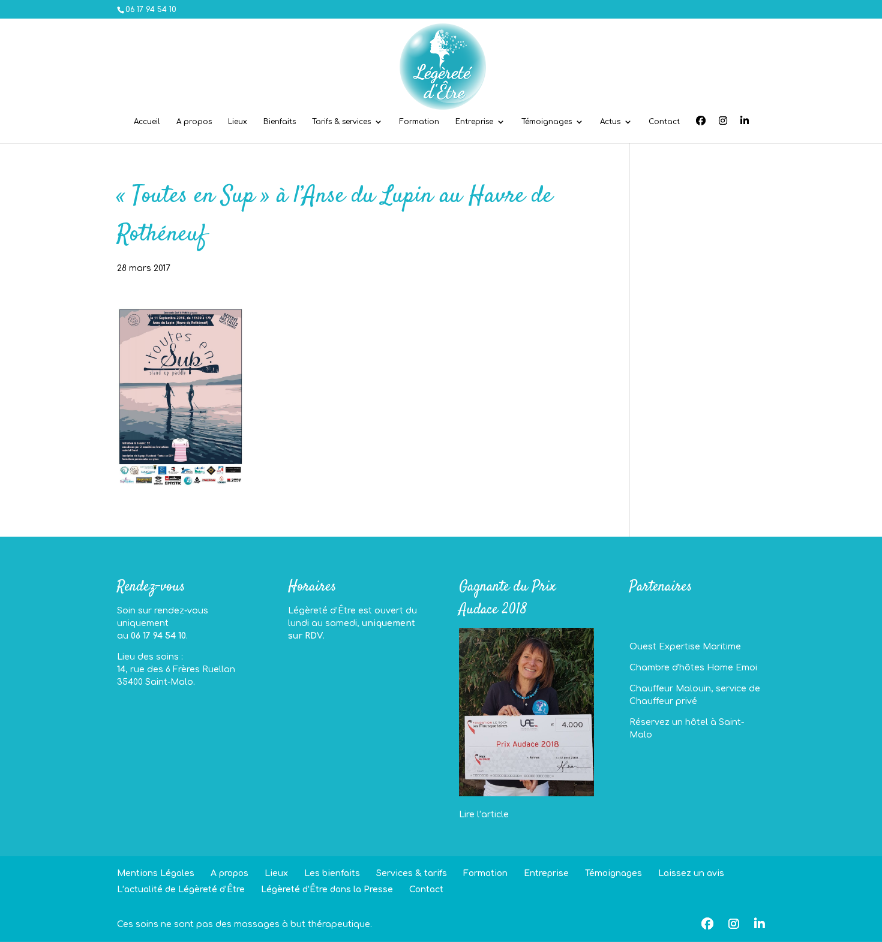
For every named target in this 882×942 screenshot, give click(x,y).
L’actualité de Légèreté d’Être (181, 889)
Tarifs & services (341, 122)
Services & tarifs (411, 873)
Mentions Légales (155, 873)
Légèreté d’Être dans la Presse (327, 889)
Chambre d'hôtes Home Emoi (693, 667)
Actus (610, 122)
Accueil (147, 122)
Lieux (237, 122)
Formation (419, 122)
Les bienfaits (332, 873)
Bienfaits (279, 122)
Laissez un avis (691, 873)
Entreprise (474, 122)
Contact (664, 122)
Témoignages (546, 122)
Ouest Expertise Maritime (685, 646)
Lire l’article (484, 814)
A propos (194, 122)
